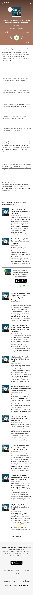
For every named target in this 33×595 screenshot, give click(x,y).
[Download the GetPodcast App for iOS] (21, 281)
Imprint (27, 570)
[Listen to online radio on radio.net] (26, 581)
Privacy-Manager (8, 570)
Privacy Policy (19, 570)
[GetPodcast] (7, 3)
